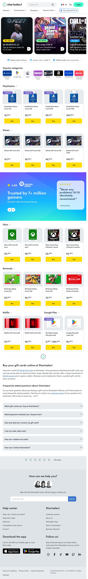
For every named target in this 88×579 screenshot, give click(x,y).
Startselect (52, 508)
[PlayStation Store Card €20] (33, 96)
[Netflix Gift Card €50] (32, 323)
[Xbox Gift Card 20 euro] (12, 235)
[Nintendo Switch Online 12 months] (74, 279)
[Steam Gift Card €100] (74, 140)
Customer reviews (53, 514)
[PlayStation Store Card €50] (53, 96)
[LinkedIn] (80, 554)
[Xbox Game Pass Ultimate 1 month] (53, 235)
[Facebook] (55, 554)
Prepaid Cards (48, 10)
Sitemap (6, 575)
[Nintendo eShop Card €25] (12, 279)
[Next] (13, 210)
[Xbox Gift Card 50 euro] (33, 235)
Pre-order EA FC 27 (70, 10)
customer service (58, 393)
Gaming (6, 10)
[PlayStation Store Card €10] (12, 96)
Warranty (6, 522)
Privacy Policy (24, 571)
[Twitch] (74, 554)
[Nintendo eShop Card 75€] (53, 279)
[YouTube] (68, 554)
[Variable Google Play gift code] (53, 323)
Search (72, 499)
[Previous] (9, 210)
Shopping (33, 10)
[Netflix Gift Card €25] (12, 323)
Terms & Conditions (10, 571)
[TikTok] (61, 554)
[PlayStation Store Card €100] (74, 96)
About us (49, 518)
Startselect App (52, 522)
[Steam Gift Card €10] (12, 140)
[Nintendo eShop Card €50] (32, 279)
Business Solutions (53, 529)
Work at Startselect (53, 525)
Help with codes (9, 518)
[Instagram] (49, 554)
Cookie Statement (37, 571)
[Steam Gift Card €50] (53, 140)
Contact (6, 529)
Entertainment (19, 10)
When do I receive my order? (14, 514)
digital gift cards (26, 370)
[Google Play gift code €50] (74, 323)
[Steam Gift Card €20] (32, 140)
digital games (8, 376)
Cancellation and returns (12, 525)
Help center (10, 508)
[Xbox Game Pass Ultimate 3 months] (74, 235)
